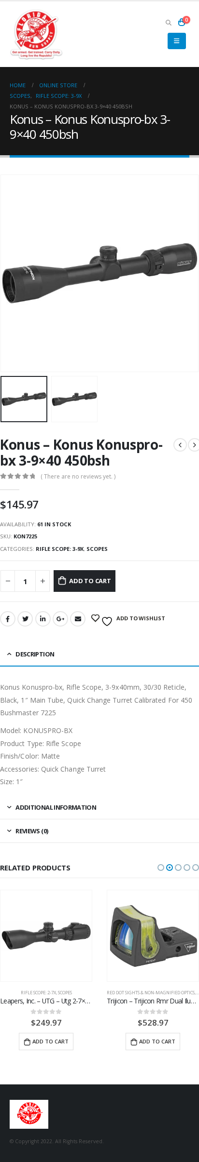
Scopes (97, 548)
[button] (160, 867)
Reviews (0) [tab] (31, 831)
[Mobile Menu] (176, 41)
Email (77, 619)
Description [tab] (34, 654)
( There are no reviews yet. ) (78, 476)
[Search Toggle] (168, 22)
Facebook (7, 619)
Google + (60, 619)
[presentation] (12, 273)
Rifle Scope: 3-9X (60, 548)
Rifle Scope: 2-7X (38, 992)
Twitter (25, 619)
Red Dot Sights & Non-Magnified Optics (151, 992)
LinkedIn (43, 619)
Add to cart (90, 580)
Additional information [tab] (55, 807)
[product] (46, 935)
